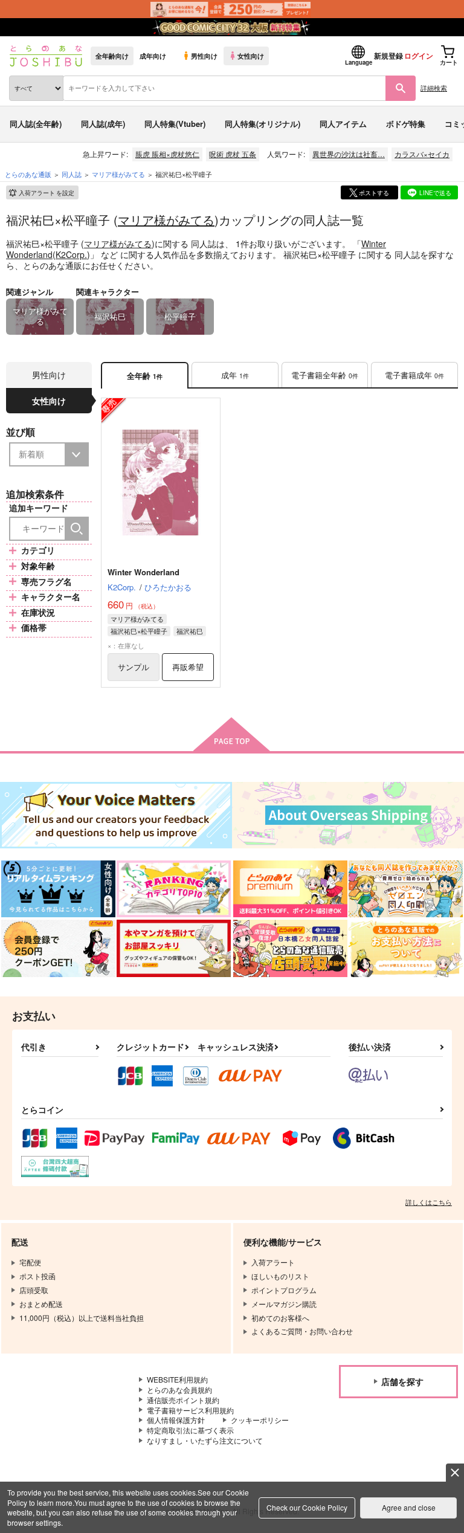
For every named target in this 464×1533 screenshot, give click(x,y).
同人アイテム (343, 123)
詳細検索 (433, 87)
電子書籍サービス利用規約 (190, 1410)
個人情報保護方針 (176, 1420)
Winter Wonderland (143, 572)
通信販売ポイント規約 (183, 1400)
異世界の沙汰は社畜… (348, 154)
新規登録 (388, 55)
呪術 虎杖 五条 (232, 154)
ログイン (418, 55)
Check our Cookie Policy (306, 1507)
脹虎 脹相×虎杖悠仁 (167, 154)
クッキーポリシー (260, 1420)
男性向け (204, 55)
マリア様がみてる (166, 219)
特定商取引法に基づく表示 (190, 1430)
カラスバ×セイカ (422, 154)
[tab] (235, 375)
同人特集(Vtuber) (174, 123)
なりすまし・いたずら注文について (205, 1440)
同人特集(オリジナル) (262, 123)
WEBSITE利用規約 (177, 1379)
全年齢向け (112, 55)
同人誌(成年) (103, 123)
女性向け (250, 55)
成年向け (153, 55)
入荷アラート (46, 193)
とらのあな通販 (28, 174)
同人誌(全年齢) (36, 123)
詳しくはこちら (428, 1202)
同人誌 (72, 174)
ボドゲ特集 (405, 123)
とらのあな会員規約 (179, 1389)
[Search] (77, 529)
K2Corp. (71, 254)
